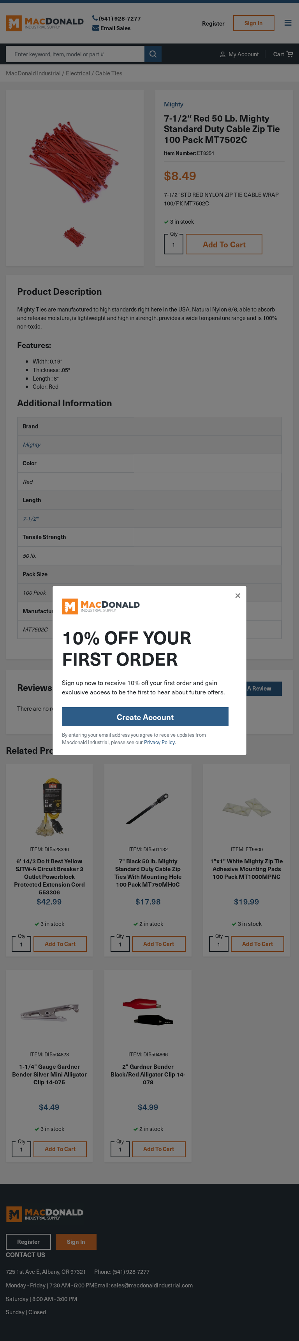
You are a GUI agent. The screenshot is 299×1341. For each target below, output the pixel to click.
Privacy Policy (159, 742)
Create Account (145, 716)
